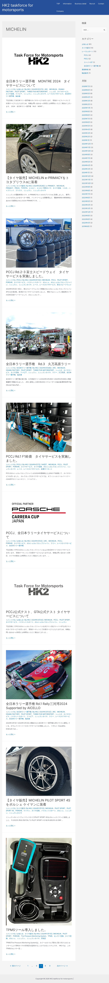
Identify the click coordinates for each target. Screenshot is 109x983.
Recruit (92, 4)
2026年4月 (86, 97)
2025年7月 (86, 119)
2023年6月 (86, 198)
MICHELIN (53, 89)
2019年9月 (86, 226)
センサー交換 (59, 936)
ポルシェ (46, 282)
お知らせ (20, 89)
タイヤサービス (62, 92)
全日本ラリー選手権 (24, 368)
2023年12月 (86, 176)
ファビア (19, 94)
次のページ (62, 966)
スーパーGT (88, 62)
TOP (58, 4)
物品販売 (85, 73)
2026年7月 (86, 86)
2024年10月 (86, 151)
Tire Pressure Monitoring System (33, 936)
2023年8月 (86, 190)
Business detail (80, 4)
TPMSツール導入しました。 (26, 930)
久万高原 (62, 372)
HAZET (44, 464)
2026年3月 (86, 101)
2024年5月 (86, 162)
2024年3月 (86, 169)
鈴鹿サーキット (46, 469)
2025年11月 (86, 108)
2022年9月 (86, 216)
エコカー (32, 188)
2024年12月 (86, 144)
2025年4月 (86, 129)
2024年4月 (86, 165)
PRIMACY (9, 188)
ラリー (54, 372)
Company (60, 11)
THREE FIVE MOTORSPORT (37, 92)
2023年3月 (86, 208)
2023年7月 (86, 194)
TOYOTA (24, 188)
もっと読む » (10, 112)
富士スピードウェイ (64, 285)
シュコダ (52, 92)
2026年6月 (86, 90)
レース (35, 285)
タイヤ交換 (10, 94)
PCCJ (19, 280)
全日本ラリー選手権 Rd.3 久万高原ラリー (38, 364)
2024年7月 (86, 158)
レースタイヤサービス (55, 94)
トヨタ (64, 188)
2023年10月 (86, 183)
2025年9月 (86, 111)
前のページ (15, 966)
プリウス (19, 190)
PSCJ (86, 59)
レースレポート (87, 51)
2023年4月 (86, 205)
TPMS (50, 936)
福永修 (18, 96)
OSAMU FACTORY (13, 370)
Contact (101, 4)
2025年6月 (86, 122)
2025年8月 (86, 115)
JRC (46, 89)
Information (67, 4)
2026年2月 (86, 104)
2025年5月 (86, 126)
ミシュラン (28, 94)
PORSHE (9, 282)
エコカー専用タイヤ (44, 188)
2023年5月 (86, 201)
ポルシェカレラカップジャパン (54, 467)
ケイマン (27, 811)
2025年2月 (86, 137)
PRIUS (17, 188)
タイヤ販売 (21, 186)
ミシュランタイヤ (39, 94)
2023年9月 (86, 187)
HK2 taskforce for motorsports (17, 7)
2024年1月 (86, 172)
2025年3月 (86, 133)
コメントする (11, 89)
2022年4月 (86, 223)
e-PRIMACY (50, 186)
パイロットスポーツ (34, 282)
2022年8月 (86, 219)
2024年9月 (86, 155)
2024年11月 (86, 147)
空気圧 (43, 938)
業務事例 (85, 70)
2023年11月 (86, 180)
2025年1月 (86, 140)
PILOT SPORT (20, 92)
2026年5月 (86, 93)
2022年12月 (86, 212)
